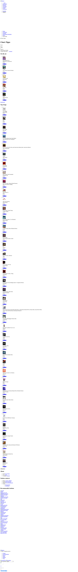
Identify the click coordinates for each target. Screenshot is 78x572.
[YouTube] (3, 64)
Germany (4, 33)
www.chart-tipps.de (9, 482)
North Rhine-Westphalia (7, 34)
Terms (4, 556)
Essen (4, 35)
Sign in (4, 12)
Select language (3, 561)
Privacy (4, 555)
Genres (4, 8)
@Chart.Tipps (7, 484)
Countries (4, 7)
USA (4, 2)
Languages (5, 9)
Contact (4, 553)
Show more (3, 468)
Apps (4, 558)
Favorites (4, 11)
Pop (6, 473)
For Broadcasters (6, 554)
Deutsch (8, 475)
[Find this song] (4, 63)
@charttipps (7, 485)
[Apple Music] (4, 64)
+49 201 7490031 (8, 480)
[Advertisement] (34, 22)
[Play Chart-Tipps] (0, 46)
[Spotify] (5, 64)
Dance (8, 473)
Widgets (4, 557)
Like (1, 47)
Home (4, 31)
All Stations (5, 3)
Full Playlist (2, 102)
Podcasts (4, 4)
